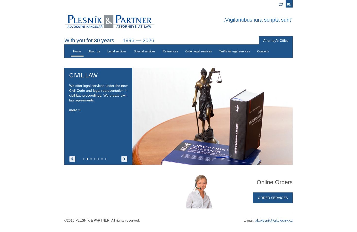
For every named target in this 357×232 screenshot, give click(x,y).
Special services (144, 51)
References (170, 51)
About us (94, 51)
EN (289, 5)
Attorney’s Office (276, 40)
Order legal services (198, 51)
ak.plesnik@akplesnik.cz (274, 220)
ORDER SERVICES (273, 198)
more (75, 110)
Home (77, 51)
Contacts (263, 51)
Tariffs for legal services (234, 51)
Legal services (117, 51)
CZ (281, 5)
